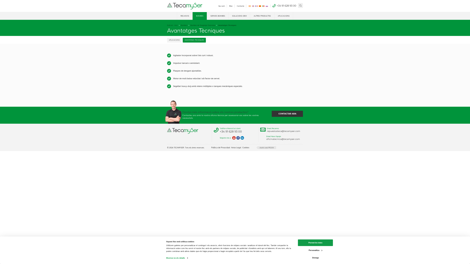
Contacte (240, 6)
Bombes (199, 16)
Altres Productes (262, 16)
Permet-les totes (315, 243)
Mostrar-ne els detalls (175, 258)
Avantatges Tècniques (194, 40)
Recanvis (185, 16)
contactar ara (287, 114)
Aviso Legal (236, 147)
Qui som (221, 6)
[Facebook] (238, 138)
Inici (176, 25)
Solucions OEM (239, 16)
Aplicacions (284, 16)
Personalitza (314, 250)
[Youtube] (234, 138)
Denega (315, 258)
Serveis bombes (217, 16)
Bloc (231, 6)
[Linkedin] (242, 138)
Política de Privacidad (220, 147)
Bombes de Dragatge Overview (202, 25)
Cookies (245, 147)
